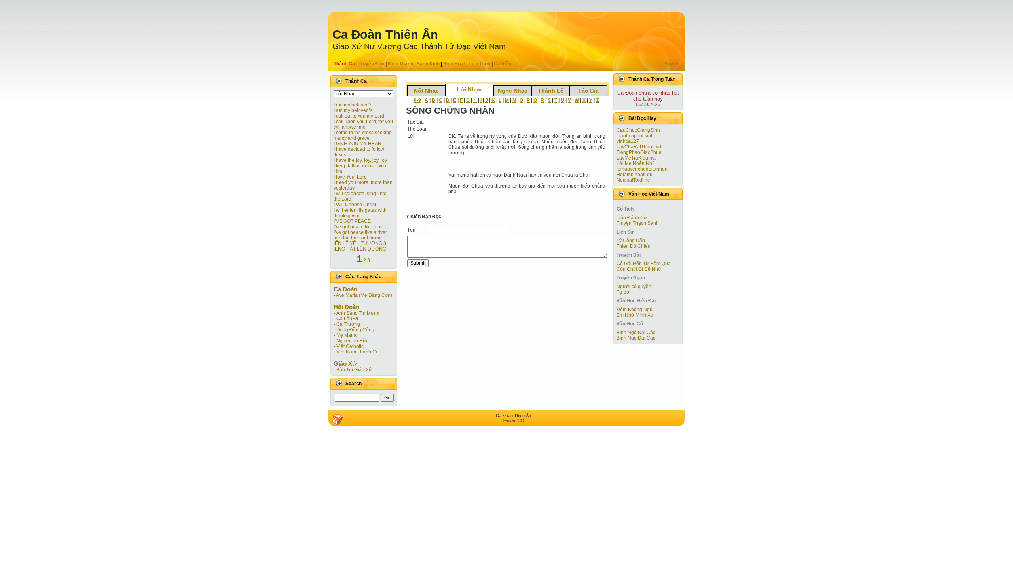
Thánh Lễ (550, 90)
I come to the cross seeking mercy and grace (363, 135)
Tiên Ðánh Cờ (632, 217)
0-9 (417, 100)
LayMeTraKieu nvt (636, 158)
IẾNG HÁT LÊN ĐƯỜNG (360, 249)
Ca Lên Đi (347, 318)
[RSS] (337, 419)
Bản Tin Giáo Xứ (354, 369)
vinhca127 (628, 141)
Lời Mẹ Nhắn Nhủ (636, 163)
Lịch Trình (479, 63)
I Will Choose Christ (355, 204)
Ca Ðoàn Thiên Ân (385, 35)
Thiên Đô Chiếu (634, 246)
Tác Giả (588, 90)
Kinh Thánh (400, 63)
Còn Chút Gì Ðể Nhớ (639, 269)
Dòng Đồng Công (355, 329)
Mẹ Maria (346, 335)
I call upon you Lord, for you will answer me (363, 124)
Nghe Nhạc (512, 90)
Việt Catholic (350, 346)
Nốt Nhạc (426, 90)
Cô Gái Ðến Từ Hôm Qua (644, 263)
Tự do (623, 292)
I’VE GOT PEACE (352, 221)
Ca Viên (502, 63)
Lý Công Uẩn (631, 240)
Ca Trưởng (348, 324)
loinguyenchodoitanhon (642, 169)
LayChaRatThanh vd (639, 147)
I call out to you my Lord (359, 116)
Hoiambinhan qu (635, 174)
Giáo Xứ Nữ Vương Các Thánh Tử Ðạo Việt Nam (419, 46)
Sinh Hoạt (454, 63)
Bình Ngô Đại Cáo (636, 332)
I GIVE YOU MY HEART (359, 143)
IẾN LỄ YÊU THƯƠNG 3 (360, 243)
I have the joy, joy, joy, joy (360, 160)
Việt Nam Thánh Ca (357, 352)
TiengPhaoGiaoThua (639, 152)
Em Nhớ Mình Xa (635, 315)
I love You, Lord (350, 177)
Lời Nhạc (469, 89)
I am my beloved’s (353, 105)
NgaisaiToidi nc (633, 180)
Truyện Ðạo (371, 63)
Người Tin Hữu (352, 341)
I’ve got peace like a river (360, 227)
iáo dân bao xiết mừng (358, 238)
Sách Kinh (428, 63)
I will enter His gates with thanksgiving (360, 212)
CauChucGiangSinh (638, 130)
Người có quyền (634, 286)
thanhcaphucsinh (635, 136)
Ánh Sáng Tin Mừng (357, 313)
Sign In (671, 63)
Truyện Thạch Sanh (638, 223)
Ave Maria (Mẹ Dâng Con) (364, 295)
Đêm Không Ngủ (635, 309)
